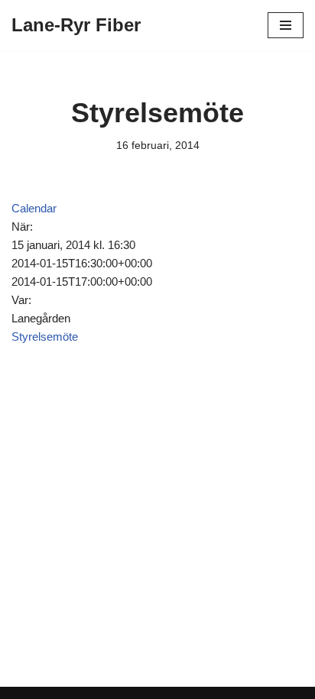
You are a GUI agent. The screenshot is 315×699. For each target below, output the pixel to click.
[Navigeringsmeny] (286, 25)
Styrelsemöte (44, 336)
